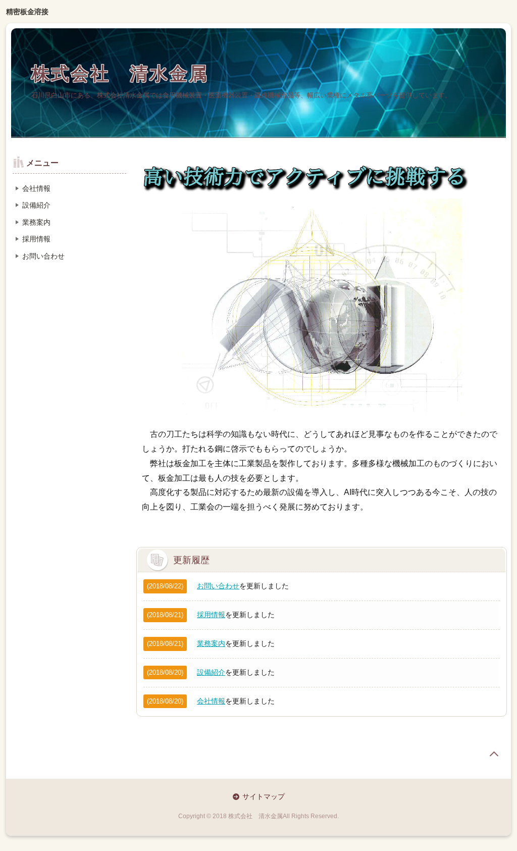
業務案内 (211, 643)
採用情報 (211, 615)
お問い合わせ (218, 586)
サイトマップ (263, 796)
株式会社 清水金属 (120, 73)
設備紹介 (211, 672)
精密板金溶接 (27, 12)
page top (493, 754)
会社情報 (211, 701)
